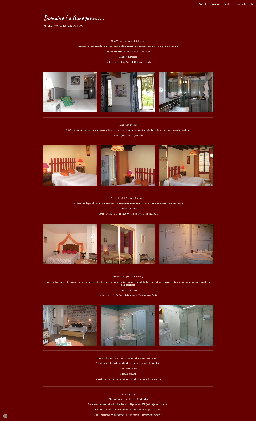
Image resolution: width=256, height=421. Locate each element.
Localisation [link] (241, 4)
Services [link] (228, 4)
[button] (252, 4)
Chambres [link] (215, 4)
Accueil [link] (202, 4)
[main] (128, 20)
